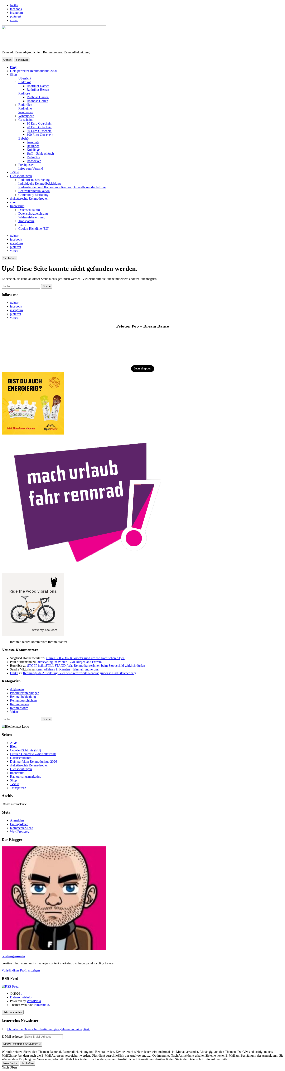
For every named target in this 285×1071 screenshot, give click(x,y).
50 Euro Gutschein (39, 131)
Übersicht (24, 78)
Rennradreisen (19, 704)
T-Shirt (14, 172)
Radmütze (33, 157)
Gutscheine (25, 119)
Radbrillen (25, 104)
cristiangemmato (13, 956)
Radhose (24, 93)
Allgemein (17, 689)
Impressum (17, 206)
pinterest (15, 16)
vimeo (14, 20)
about (13, 202)
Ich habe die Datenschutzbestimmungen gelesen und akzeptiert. (48, 1029)
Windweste (25, 112)
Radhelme (25, 108)
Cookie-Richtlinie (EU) (33, 228)
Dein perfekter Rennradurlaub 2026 (33, 71)
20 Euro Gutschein (39, 127)
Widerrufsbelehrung (31, 217)
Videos (14, 711)
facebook (16, 9)
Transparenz (26, 221)
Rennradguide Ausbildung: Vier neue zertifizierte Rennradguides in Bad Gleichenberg (79, 673)
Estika (14, 673)
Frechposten (26, 164)
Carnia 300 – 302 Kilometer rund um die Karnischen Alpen (85, 658)
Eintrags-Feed (19, 824)
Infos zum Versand (30, 168)
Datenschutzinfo (29, 210)
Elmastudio (41, 1005)
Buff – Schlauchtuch (40, 153)
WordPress (34, 1001)
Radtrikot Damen (38, 86)
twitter (14, 5)
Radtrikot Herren (38, 89)
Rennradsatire (19, 708)
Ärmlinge (33, 142)
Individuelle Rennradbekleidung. (40, 183)
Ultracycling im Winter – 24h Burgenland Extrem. (69, 662)
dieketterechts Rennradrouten (29, 198)
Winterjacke (26, 116)
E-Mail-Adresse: (13, 1036)
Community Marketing (33, 195)
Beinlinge (33, 146)
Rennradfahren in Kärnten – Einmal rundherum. (67, 669)
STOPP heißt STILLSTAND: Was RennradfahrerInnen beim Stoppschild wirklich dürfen (86, 665)
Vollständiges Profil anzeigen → (23, 970)
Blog (13, 67)
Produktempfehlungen (24, 693)
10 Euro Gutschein (39, 123)
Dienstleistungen (21, 176)
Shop (13, 74)
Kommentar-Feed (21, 828)
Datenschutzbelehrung (33, 213)
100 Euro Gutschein (40, 134)
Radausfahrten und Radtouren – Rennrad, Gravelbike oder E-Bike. (62, 187)
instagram (16, 12)
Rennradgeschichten (23, 700)
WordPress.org (19, 831)
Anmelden (17, 820)
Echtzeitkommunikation (34, 191)
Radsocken (34, 161)
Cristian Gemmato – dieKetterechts (33, 754)
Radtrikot (24, 82)
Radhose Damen (38, 97)
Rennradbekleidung (23, 696)
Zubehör (24, 138)
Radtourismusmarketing (34, 179)
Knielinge (33, 149)
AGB (22, 225)
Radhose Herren (37, 101)
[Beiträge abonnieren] (10, 986)
